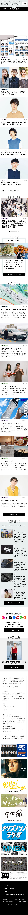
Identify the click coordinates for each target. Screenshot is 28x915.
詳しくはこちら (25, 3)
